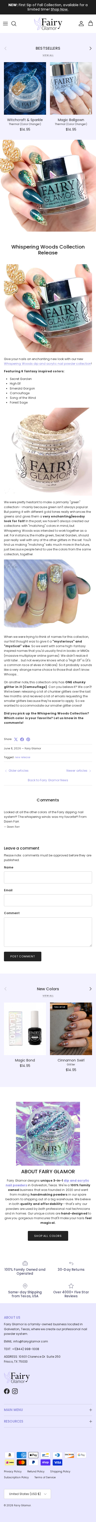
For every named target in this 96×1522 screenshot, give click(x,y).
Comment (12, 913)
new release (22, 757)
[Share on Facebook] (22, 739)
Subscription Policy (16, 1477)
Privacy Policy (13, 1471)
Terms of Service (45, 1477)
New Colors (48, 989)
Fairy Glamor (22, 1505)
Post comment (22, 956)
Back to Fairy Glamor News (48, 780)
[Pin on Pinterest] (28, 739)
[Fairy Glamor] (48, 23)
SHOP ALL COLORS (48, 1236)
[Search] (16, 23)
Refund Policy (36, 1471)
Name (8, 867)
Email (8, 890)
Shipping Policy (60, 1471)
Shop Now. (59, 9)
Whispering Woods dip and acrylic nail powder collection (47, 364)
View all (48, 55)
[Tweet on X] (16, 739)
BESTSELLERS (48, 48)
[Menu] (5, 23)
